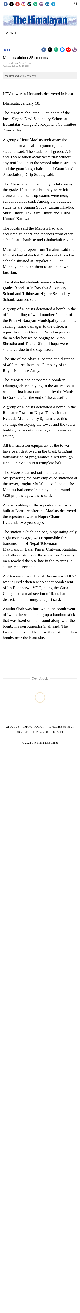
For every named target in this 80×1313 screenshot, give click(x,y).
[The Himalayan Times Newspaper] (40, 20)
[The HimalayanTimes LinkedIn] (47, 4)
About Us (12, 726)
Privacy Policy (33, 726)
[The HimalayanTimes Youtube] (17, 4)
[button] (13, 33)
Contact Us (41, 732)
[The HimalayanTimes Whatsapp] (35, 4)
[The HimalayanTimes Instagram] (23, 4)
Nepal (6, 49)
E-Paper (58, 732)
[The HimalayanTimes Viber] (41, 4)
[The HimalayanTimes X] (11, 4)
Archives (22, 732)
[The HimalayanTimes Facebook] (5, 4)
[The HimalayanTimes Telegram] (53, 4)
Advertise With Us (61, 726)
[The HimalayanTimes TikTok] (29, 4)
